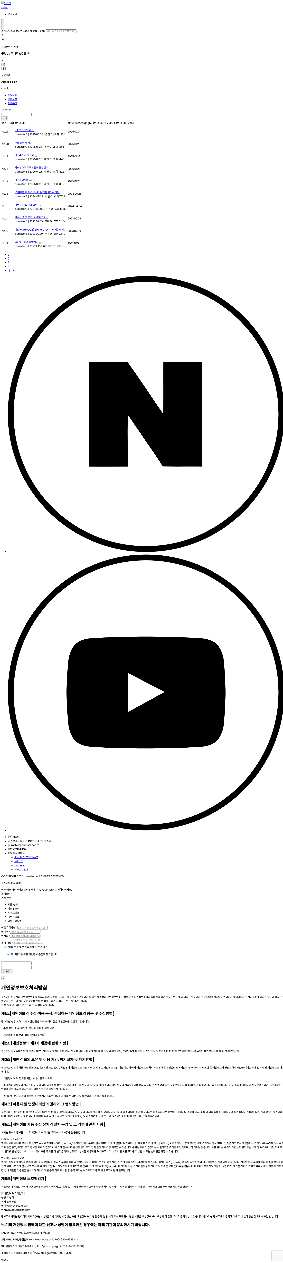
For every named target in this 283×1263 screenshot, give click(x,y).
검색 (5, 118)
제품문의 (12, 103)
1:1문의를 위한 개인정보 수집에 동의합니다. (36, 954)
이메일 (5, 936)
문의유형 (6, 894)
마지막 (11, 271)
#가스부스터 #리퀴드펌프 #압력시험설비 (23, 31)
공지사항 (12, 99)
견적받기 (7, 971)
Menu (4, 7)
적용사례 (12, 95)
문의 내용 (7, 943)
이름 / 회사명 (9, 927)
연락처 (5, 932)
